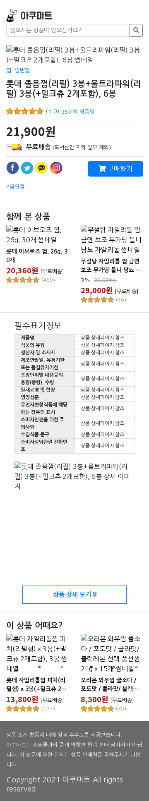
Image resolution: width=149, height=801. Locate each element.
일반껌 (22, 70)
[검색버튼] (136, 30)
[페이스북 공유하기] (12, 167)
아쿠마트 (36, 16)
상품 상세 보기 (73, 594)
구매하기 (119, 168)
